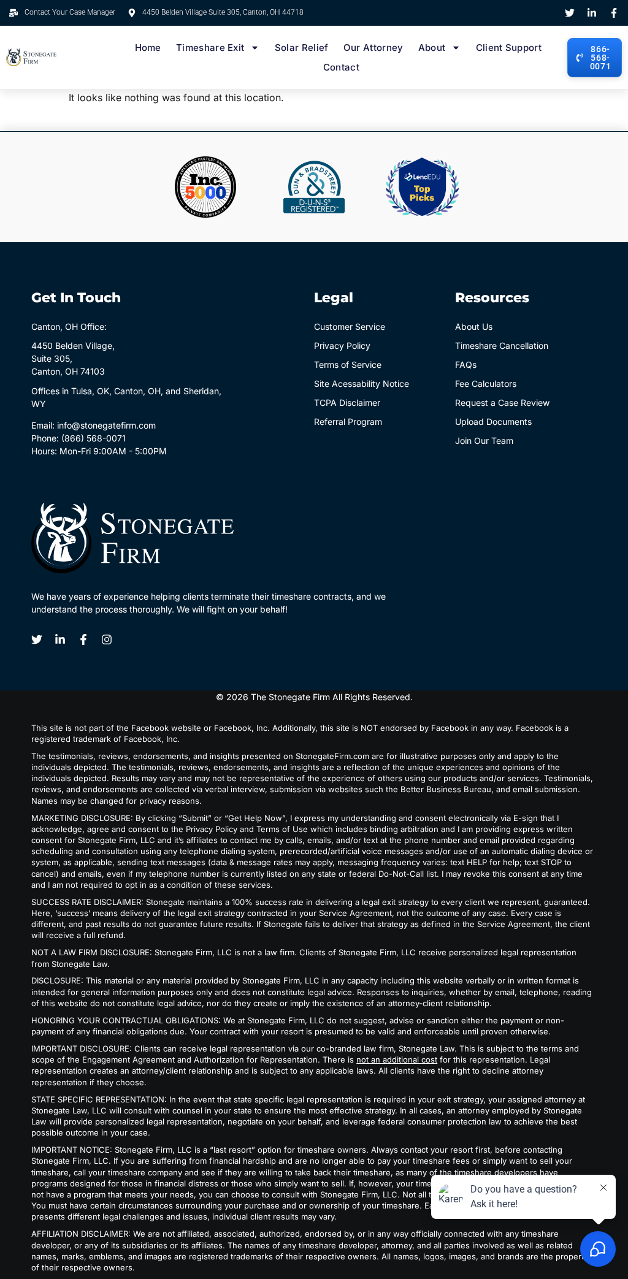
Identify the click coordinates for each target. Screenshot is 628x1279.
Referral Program (348, 421)
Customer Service (349, 326)
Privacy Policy (342, 345)
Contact (341, 67)
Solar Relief (302, 47)
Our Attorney (373, 47)
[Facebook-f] (614, 13)
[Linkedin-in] (592, 13)
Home (148, 47)
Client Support (509, 47)
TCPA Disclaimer (347, 402)
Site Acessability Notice (361, 383)
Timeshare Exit (210, 47)
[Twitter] (570, 13)
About (432, 47)
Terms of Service (347, 364)
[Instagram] (106, 639)
